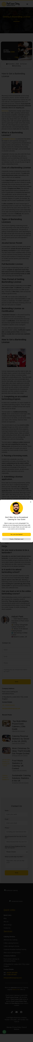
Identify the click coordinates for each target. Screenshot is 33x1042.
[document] (16, 521)
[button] (30, 502)
